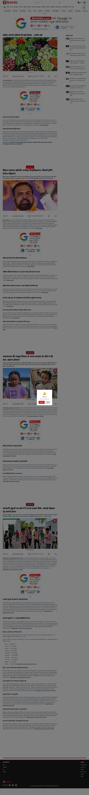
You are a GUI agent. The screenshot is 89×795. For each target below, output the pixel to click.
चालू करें (41, 402)
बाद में (48, 402)
